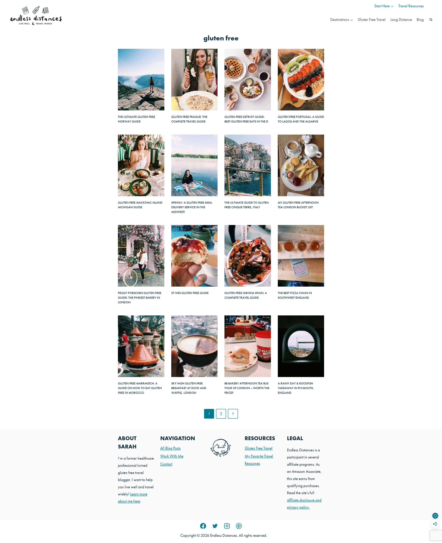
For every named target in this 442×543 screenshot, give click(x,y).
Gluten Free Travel (372, 19)
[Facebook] (203, 526)
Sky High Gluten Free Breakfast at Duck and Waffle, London (188, 388)
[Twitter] (215, 526)
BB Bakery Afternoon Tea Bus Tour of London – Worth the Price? (246, 388)
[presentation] (141, 79)
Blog (420, 19)
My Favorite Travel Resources (259, 459)
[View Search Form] (431, 20)
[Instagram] (227, 526)
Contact (166, 464)
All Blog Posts (170, 448)
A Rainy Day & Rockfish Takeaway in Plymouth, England (296, 388)
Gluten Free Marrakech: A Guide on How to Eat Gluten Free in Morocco (140, 388)
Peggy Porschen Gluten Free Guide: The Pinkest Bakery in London (139, 297)
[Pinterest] (239, 526)
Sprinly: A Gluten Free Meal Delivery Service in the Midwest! (191, 207)
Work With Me (171, 456)
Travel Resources (411, 5)
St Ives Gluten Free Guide (190, 293)
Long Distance (401, 19)
